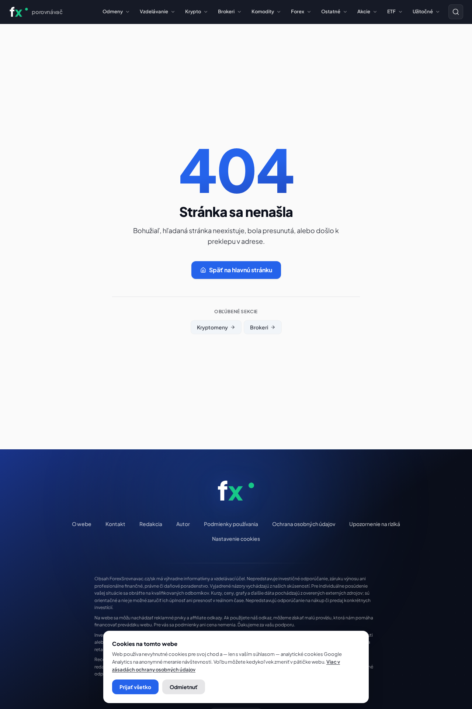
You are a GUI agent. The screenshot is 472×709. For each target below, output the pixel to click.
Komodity (262, 11)
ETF (391, 11)
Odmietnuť (184, 687)
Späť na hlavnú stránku (240, 270)
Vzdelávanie (154, 11)
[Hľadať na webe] (455, 11)
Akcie (363, 11)
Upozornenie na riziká (374, 523)
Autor (183, 523)
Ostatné (330, 11)
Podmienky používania (231, 523)
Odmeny (113, 11)
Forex (297, 11)
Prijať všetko (135, 687)
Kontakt (115, 523)
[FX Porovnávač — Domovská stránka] (236, 490)
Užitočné (423, 11)
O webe (81, 523)
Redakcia (150, 523)
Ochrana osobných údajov (303, 523)
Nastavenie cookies (236, 538)
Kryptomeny (212, 327)
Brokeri (226, 11)
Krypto (193, 11)
